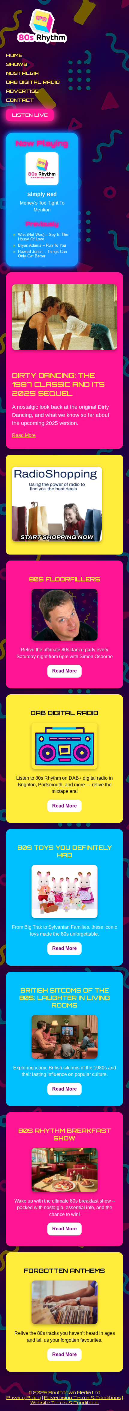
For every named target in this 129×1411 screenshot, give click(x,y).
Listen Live (30, 115)
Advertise (22, 91)
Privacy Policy (23, 1397)
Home (14, 55)
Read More (24, 435)
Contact (20, 100)
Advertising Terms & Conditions (82, 1397)
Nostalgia (22, 73)
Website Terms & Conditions (64, 1402)
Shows (16, 64)
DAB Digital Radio (33, 82)
